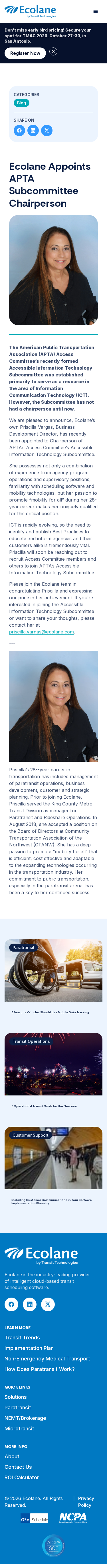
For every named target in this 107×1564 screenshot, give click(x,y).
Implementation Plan (29, 1348)
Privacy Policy (86, 1501)
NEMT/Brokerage (25, 1418)
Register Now (25, 53)
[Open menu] (95, 11)
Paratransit (18, 1407)
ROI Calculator (22, 1477)
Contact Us (18, 1467)
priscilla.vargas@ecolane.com (41, 632)
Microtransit (19, 1429)
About (12, 1456)
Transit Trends (22, 1338)
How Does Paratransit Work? (40, 1369)
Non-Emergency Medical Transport (47, 1359)
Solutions (16, 1397)
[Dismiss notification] (53, 51)
